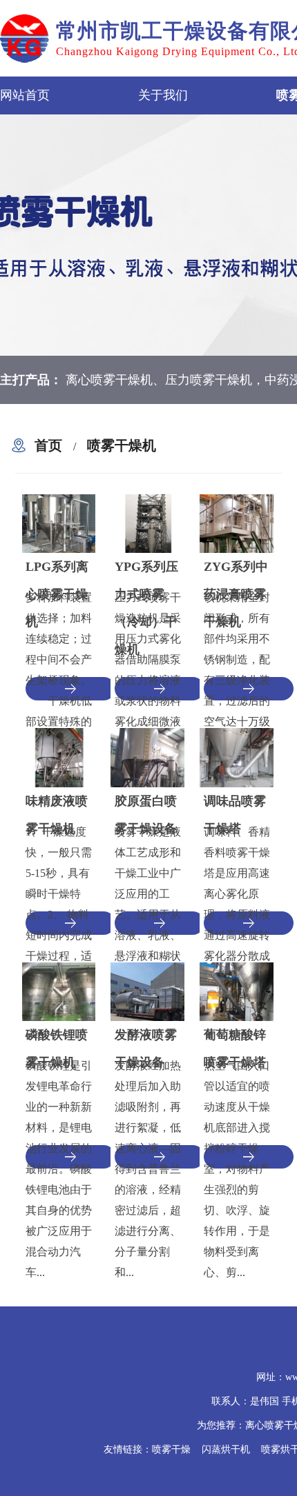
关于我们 (163, 95)
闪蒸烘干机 (226, 1449)
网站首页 (25, 95)
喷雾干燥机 (121, 445)
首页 (48, 445)
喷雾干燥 (171, 1449)
